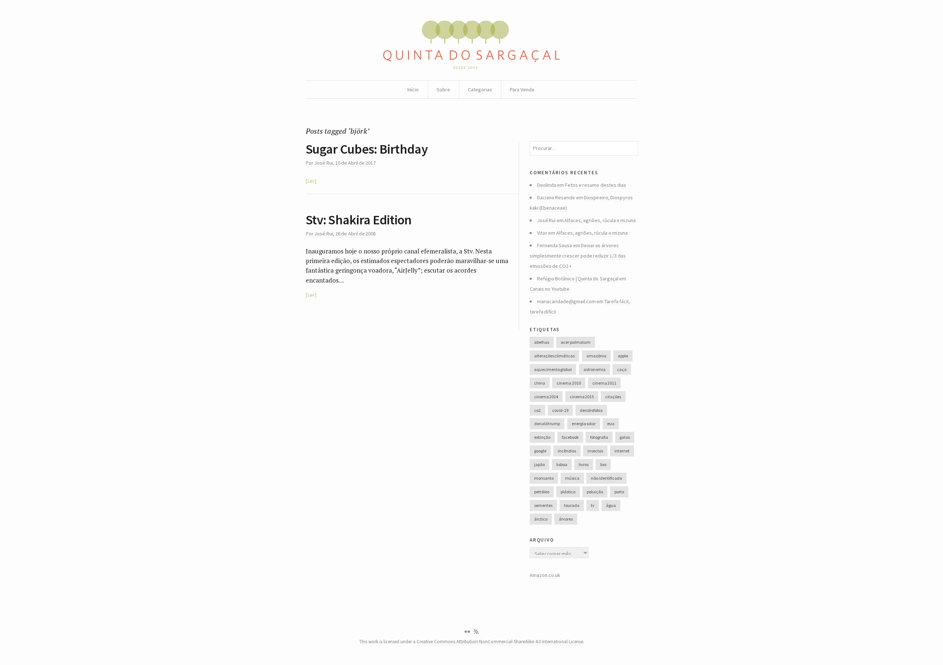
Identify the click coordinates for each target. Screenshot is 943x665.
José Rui (323, 163)
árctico (540, 519)
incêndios (567, 451)
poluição (595, 491)
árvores (566, 519)
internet (622, 451)
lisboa (561, 464)
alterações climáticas (554, 355)
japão (539, 464)
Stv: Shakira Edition (359, 219)
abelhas (541, 342)
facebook (570, 437)
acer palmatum (575, 342)
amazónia (596, 355)
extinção (542, 437)
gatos (625, 437)
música (572, 478)
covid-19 (560, 410)
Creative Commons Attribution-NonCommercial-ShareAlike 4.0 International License (500, 641)
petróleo (541, 491)
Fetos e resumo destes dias (595, 185)
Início (413, 89)
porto (619, 491)
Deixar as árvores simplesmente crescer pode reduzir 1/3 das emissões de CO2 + (578, 255)
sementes (543, 505)
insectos (595, 451)
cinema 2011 (604, 383)
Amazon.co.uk (545, 575)
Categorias (480, 89)
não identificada (606, 478)
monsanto (544, 478)
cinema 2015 (582, 396)
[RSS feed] (476, 632)
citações (613, 396)
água (611, 505)
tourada (571, 505)
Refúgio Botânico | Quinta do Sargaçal (577, 278)
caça (622, 369)
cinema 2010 (569, 383)
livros (584, 464)
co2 (537, 410)
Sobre (443, 89)
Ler (311, 181)
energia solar (584, 423)
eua (610, 423)
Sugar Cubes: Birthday (367, 149)
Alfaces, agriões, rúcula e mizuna (600, 220)
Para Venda (522, 89)
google (540, 451)
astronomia (594, 369)
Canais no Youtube (549, 289)
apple (623, 355)
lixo (603, 464)
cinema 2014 (546, 396)
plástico (568, 491)
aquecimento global (553, 369)
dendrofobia (591, 410)
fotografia (599, 437)
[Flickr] (467, 632)
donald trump (547, 423)
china (539, 383)
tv (593, 505)
